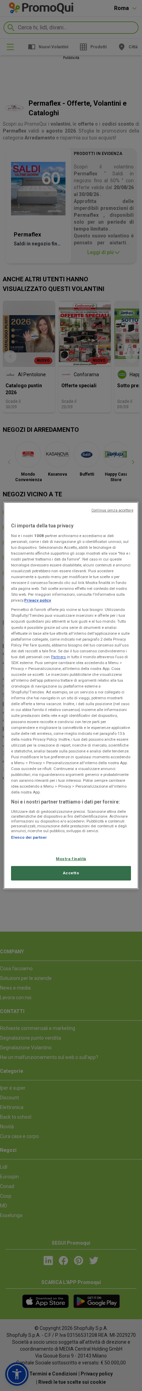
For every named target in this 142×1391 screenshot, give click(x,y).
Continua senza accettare (112, 510)
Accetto (71, 872)
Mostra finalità (71, 858)
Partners (58, 656)
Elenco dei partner (29, 837)
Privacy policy (37, 600)
